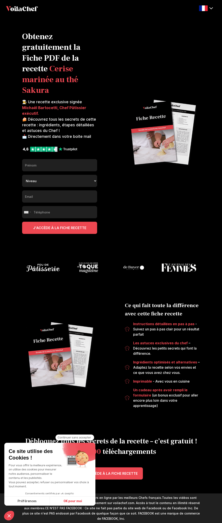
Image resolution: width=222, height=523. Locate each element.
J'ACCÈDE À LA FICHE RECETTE (111, 473)
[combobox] (27, 212)
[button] (206, 8)
